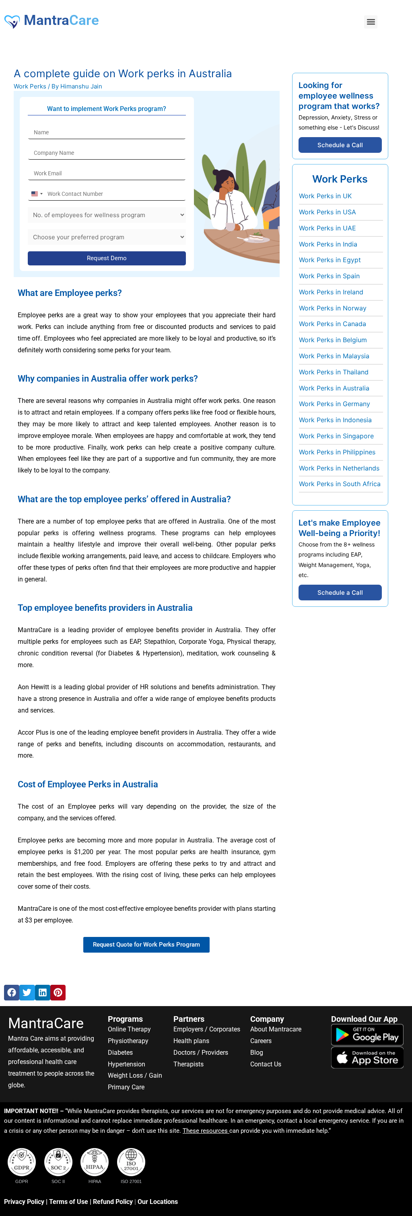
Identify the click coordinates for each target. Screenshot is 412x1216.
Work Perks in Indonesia (335, 420)
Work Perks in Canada (332, 324)
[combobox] (36, 193)
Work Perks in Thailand (334, 372)
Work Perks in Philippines (337, 452)
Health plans (191, 1041)
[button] (370, 22)
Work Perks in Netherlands (339, 468)
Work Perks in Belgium (333, 340)
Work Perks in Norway (333, 308)
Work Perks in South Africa (340, 484)
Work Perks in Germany (334, 404)
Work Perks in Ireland (331, 292)
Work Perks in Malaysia (334, 356)
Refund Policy (113, 1202)
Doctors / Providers (200, 1052)
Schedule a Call (340, 145)
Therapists (188, 1064)
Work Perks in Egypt (330, 260)
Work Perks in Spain (329, 276)
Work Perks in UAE (327, 228)
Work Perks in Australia (334, 388)
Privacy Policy (24, 1202)
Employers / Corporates (206, 1029)
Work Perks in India (328, 244)
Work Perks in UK (325, 196)
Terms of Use (68, 1202)
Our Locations (158, 1202)
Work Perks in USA (327, 212)
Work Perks (30, 86)
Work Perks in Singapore (336, 436)
